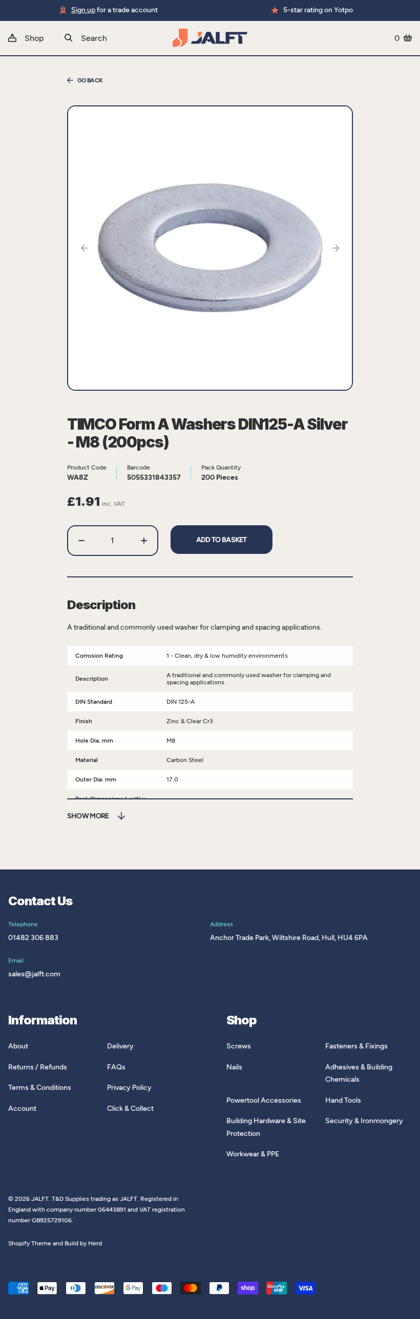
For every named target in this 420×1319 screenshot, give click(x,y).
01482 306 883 (33, 937)
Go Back (90, 80)
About (18, 1046)
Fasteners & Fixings (356, 1046)
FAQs (116, 1067)
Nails (234, 1067)
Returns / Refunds (37, 1067)
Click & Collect (130, 1108)
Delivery (120, 1046)
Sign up (83, 10)
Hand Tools (343, 1100)
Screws (238, 1046)
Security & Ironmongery (364, 1120)
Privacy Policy (129, 1087)
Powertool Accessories (263, 1100)
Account (22, 1108)
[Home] (210, 38)
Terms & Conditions (39, 1087)
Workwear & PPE (252, 1154)
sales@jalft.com (34, 974)
